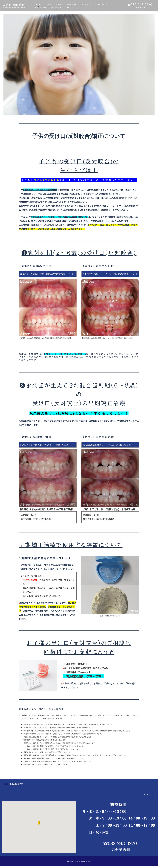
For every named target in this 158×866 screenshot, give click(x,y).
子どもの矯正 (72, 4)
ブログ (68, 8)
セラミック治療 (41, 8)
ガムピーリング (103, 4)
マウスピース (56, 8)
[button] (39, 824)
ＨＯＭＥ (38, 4)
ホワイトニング (87, 4)
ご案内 (48, 4)
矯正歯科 (59, 4)
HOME (5, 784)
